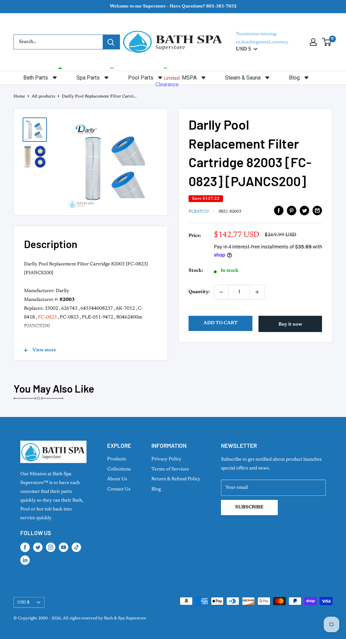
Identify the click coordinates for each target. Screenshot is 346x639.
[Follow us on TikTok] (76, 547)
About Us (117, 479)
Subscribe (249, 507)
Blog (156, 489)
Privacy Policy (166, 459)
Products (116, 459)
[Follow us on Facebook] (25, 547)
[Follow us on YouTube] (63, 547)
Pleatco (199, 212)
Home (19, 96)
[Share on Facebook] (278, 210)
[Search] (111, 42)
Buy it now (290, 324)
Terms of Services (170, 469)
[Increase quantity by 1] (257, 292)
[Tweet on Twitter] (304, 210)
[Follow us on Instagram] (50, 547)
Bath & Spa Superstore (125, 618)
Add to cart (220, 323)
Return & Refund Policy (175, 479)
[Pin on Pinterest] (291, 210)
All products (43, 96)
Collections (119, 469)
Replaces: (34, 308)
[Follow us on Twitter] (38, 547)
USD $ (23, 602)
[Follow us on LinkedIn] (25, 560)
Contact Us (118, 489)
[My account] (313, 42)
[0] (327, 42)
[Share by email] (317, 210)
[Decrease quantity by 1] (221, 292)
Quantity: (199, 292)
